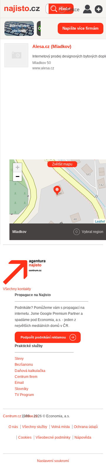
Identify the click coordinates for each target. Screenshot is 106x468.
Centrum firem (26, 377)
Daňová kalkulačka (30, 371)
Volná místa (60, 427)
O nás (13, 427)
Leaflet (100, 221)
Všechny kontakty (17, 289)
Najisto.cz (25, 8)
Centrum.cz (12, 416)
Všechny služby (35, 427)
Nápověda (82, 437)
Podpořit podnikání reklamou (43, 337)
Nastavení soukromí (53, 461)
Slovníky (21, 389)
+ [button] (17, 167)
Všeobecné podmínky (53, 437)
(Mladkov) (51, 46)
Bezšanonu (24, 364)
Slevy (19, 359)
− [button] (17, 176)
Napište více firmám (80, 28)
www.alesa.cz (43, 68)
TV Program (24, 395)
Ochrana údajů (86, 427)
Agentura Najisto (24, 272)
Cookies (25, 437)
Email (19, 383)
